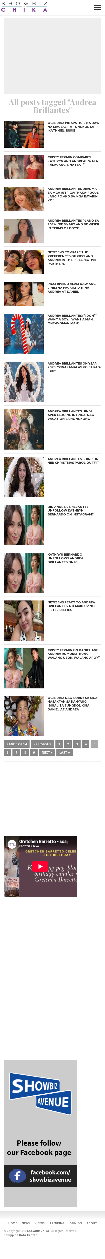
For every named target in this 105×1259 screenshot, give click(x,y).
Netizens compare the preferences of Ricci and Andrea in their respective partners (72, 258)
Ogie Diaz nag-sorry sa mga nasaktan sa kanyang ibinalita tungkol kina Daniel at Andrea (72, 703)
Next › (47, 752)
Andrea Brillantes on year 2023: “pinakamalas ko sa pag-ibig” (74, 367)
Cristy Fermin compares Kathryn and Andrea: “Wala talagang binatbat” (73, 161)
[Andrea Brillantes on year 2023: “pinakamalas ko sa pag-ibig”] (24, 400)
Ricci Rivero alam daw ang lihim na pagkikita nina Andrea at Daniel (72, 287)
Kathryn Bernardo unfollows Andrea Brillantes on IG (65, 558)
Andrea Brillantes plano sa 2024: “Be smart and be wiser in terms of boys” (73, 224)
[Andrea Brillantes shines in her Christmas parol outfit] (24, 496)
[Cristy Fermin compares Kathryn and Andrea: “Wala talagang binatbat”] (24, 178)
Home (12, 1223)
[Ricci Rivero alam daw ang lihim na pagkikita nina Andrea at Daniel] (24, 305)
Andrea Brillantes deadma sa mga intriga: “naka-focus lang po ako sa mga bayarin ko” (73, 194)
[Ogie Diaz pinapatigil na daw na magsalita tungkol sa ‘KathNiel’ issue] (24, 146)
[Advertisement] (52, 56)
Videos (40, 1223)
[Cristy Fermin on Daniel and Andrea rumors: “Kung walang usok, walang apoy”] (24, 687)
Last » (64, 752)
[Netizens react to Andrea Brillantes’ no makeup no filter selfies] (24, 639)
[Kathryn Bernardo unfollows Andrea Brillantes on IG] (24, 591)
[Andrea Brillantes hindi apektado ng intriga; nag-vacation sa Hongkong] (24, 448)
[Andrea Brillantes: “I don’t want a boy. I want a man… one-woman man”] (24, 353)
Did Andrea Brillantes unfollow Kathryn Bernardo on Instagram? (71, 510)
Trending (57, 1223)
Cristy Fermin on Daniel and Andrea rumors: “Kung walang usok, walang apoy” (74, 654)
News (26, 1223)
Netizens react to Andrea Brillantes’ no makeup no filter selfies (71, 606)
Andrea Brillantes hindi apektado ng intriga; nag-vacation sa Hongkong (71, 415)
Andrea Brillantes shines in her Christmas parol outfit (73, 461)
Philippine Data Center (20, 1235)
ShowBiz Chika (38, 1231)
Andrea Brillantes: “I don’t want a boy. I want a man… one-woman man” (72, 319)
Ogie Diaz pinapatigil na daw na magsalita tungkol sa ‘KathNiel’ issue (74, 126)
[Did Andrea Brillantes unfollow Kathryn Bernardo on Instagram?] (24, 544)
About (92, 1223)
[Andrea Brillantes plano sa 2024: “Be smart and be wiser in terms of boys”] (24, 241)
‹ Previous (42, 744)
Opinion (75, 1223)
